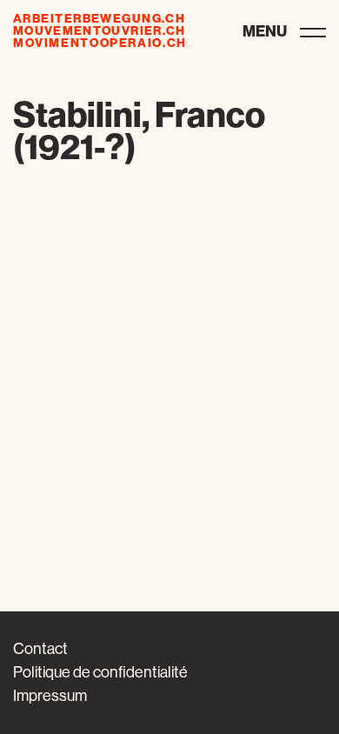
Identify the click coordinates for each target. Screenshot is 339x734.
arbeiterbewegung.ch (99, 19)
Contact (40, 648)
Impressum (50, 695)
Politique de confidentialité (100, 672)
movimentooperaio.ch (100, 43)
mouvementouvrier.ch (99, 31)
